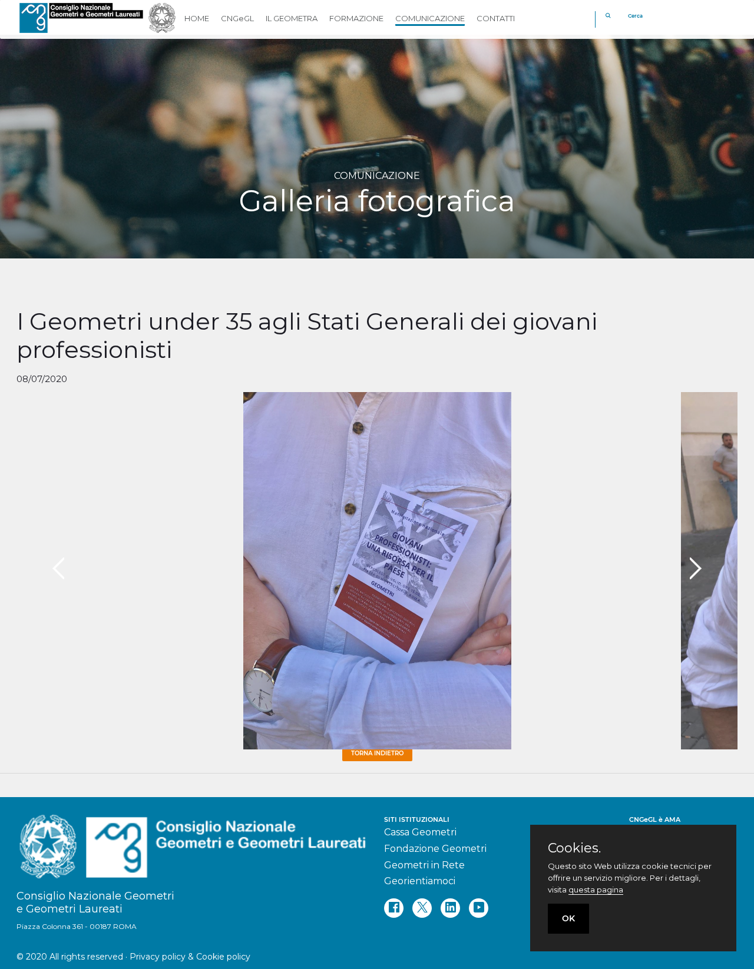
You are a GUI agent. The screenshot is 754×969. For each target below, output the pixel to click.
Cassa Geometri (420, 832)
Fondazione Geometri (435, 848)
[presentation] (58, 568)
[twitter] (422, 908)
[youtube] (478, 908)
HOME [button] (196, 18)
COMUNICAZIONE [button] (430, 18)
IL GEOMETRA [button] (292, 18)
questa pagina (595, 889)
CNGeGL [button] (237, 18)
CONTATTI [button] (496, 18)
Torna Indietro (377, 753)
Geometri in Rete (424, 865)
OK (568, 918)
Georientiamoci (419, 881)
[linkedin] (450, 908)
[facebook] (394, 908)
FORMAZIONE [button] (356, 18)
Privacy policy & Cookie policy (190, 956)
